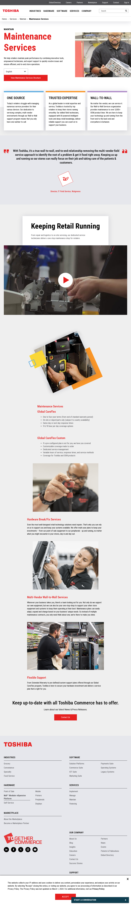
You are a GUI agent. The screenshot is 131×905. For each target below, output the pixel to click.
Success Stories (76, 863)
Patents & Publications (110, 851)
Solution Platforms (76, 763)
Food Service (9, 776)
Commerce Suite (76, 768)
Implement (73, 791)
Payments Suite (107, 763)
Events (103, 847)
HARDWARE (48, 11)
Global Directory (55, 3)
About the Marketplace (13, 819)
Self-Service (9, 803)
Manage (72, 795)
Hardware (9, 785)
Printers (38, 795)
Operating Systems (108, 768)
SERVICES (74, 11)
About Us (73, 839)
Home (4, 19)
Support (105, 3)
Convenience (9, 768)
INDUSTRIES (35, 11)
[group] (65, 178)
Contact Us (65, 717)
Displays (38, 803)
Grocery (7, 763)
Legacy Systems (107, 772)
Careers (69, 3)
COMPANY (86, 11)
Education (73, 851)
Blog (71, 843)
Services (13, 19)
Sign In (126, 3)
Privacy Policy (98, 889)
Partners (80, 3)
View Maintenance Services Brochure (26, 78)
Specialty (7, 772)
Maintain (23, 19)
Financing (73, 803)
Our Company (76, 832)
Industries (9, 757)
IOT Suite (73, 772)
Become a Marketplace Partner (16, 823)
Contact (116, 3)
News (103, 843)
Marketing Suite (75, 776)
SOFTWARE (62, 11)
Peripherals (39, 799)
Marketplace (92, 3)
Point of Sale (9, 791)
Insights (72, 847)
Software (74, 757)
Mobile (38, 791)
